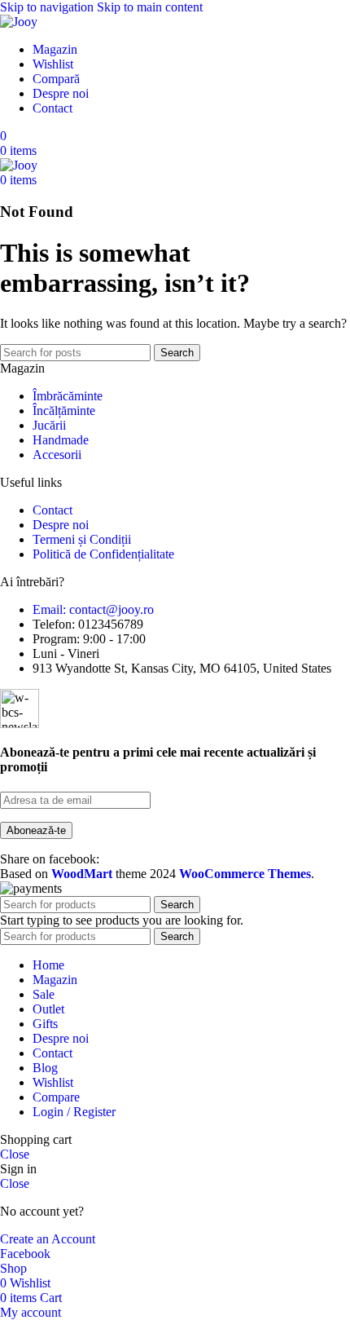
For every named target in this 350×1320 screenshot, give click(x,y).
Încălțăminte (64, 410)
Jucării (49, 425)
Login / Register (74, 1112)
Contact (52, 510)
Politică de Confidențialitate (103, 554)
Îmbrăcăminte (68, 396)
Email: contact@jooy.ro (93, 609)
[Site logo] (18, 22)
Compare (56, 1097)
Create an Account (47, 1239)
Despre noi (61, 525)
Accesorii (57, 454)
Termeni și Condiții (82, 539)
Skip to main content (150, 7)
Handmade (61, 440)
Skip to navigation (48, 7)
